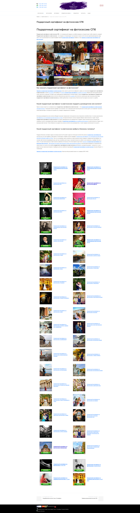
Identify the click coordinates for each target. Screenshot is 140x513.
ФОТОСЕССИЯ (40, 13)
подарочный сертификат (68, 37)
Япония (94, 212)
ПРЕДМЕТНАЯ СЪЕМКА (66, 13)
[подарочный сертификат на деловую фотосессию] (79, 459)
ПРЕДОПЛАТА (76, 13)
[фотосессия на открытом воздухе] (79, 207)
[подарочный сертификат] (45, 162)
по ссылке (51, 92)
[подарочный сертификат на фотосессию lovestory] (46, 221)
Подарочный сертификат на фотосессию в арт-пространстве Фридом (94, 325)
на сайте (72, 96)
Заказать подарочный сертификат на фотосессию (49, 91)
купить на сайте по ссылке (74, 92)
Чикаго (60, 168)
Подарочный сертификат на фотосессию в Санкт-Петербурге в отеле (61, 400)
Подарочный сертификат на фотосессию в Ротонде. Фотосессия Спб (93, 416)
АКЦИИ (89, 13)
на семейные (82, 121)
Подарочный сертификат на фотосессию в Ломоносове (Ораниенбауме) (93, 447)
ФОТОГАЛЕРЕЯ (49, 13)
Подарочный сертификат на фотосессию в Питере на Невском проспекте (61, 385)
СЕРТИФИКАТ (56, 13)
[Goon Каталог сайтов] (39, 506)
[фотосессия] (46, 364)
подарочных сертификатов (94, 134)
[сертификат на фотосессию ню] (46, 459)
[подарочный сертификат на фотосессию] (79, 221)
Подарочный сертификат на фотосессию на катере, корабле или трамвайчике (61, 326)
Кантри (94, 241)
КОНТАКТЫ (83, 13)
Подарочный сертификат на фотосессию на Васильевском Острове (60, 355)
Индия (94, 168)
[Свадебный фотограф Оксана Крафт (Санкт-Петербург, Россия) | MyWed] (52, 509)
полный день (95, 479)
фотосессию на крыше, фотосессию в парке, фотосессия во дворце (65, 143)
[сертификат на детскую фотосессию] (46, 207)
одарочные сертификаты (69, 121)
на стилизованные (53, 117)
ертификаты (40, 117)
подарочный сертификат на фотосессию (83, 147)
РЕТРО (59, 227)
